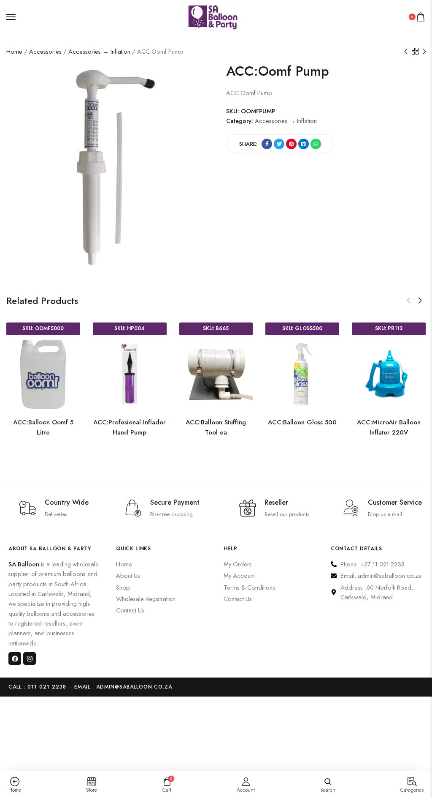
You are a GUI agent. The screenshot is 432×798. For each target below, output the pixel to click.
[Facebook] (14, 658)
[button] (408, 300)
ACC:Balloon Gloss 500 (110, 422)
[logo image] (212, 15)
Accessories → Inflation (99, 51)
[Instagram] (29, 658)
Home (14, 51)
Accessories (45, 51)
